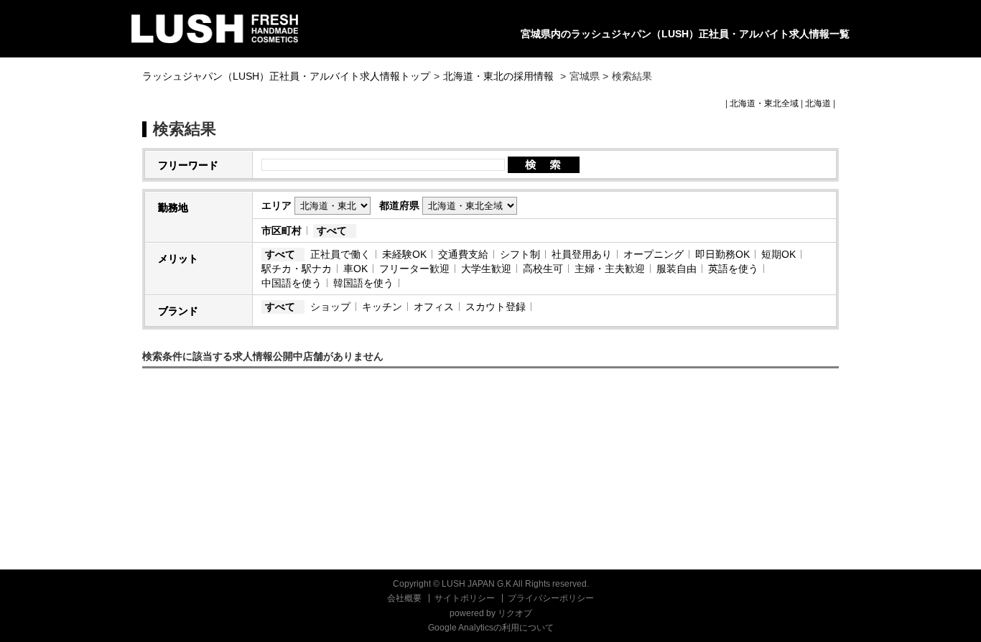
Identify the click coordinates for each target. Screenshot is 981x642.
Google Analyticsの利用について (491, 628)
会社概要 (404, 598)
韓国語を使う (363, 283)
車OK (355, 268)
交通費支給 (463, 254)
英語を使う (733, 268)
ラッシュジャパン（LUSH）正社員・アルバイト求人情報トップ (286, 76)
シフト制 (520, 254)
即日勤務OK (722, 254)
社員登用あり (582, 254)
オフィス (434, 306)
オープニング (653, 254)
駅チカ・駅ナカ (296, 268)
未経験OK (404, 254)
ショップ (330, 306)
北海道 (818, 103)
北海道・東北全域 (764, 103)
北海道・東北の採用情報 (500, 76)
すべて (332, 230)
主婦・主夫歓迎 (610, 268)
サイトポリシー (464, 598)
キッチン (382, 306)
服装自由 (676, 268)
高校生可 (543, 268)
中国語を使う (291, 283)
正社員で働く (340, 254)
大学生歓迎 (486, 268)
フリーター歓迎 (414, 268)
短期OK (778, 254)
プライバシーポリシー (551, 598)
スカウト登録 (495, 306)
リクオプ (515, 613)
